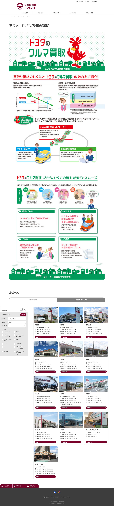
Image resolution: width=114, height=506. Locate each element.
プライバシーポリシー (65, 497)
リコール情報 (54, 497)
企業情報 (87, 1)
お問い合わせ (94, 1)
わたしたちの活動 (79, 1)
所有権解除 (46, 497)
